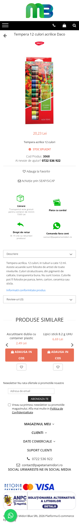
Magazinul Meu (38, 424)
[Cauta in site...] (74, 25)
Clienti (38, 432)
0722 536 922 (42, 459)
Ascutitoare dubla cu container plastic (21, 336)
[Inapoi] (3, 35)
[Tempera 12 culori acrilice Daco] (39, 90)
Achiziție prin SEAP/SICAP (38, 181)
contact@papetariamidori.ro (42, 465)
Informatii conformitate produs (26, 290)
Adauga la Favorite (38, 171)
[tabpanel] (39, 90)
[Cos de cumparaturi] (64, 25)
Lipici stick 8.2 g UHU (57, 334)
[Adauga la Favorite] (21, 367)
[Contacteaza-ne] (54, 25)
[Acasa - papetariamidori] (40, 10)
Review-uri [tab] (15, 299)
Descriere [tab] (12, 254)
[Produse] (5, 26)
